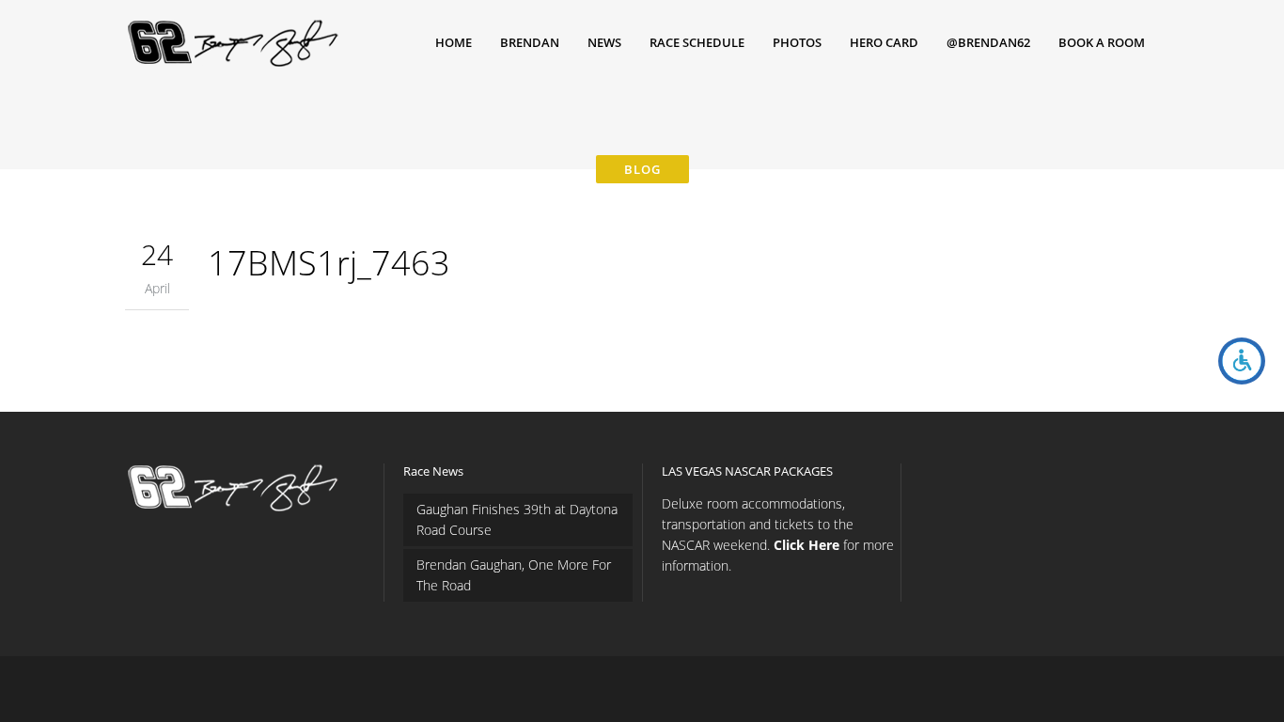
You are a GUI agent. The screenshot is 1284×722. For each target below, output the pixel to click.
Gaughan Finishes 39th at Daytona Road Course (517, 519)
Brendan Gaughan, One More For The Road (513, 575)
